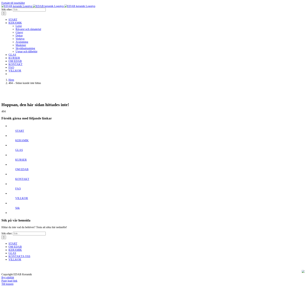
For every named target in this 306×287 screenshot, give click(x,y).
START (19, 130)
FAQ (18, 188)
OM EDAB (22, 169)
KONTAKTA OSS (19, 256)
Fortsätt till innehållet (13, 2)
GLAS (19, 149)
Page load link (9, 280)
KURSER (21, 159)
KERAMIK (22, 140)
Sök (17, 207)
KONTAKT (22, 179)
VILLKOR (21, 198)
